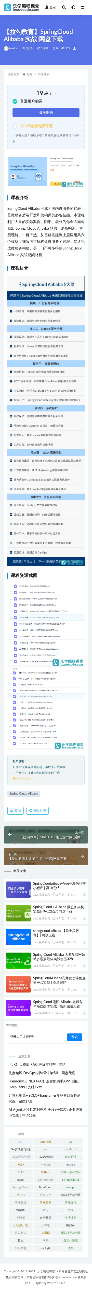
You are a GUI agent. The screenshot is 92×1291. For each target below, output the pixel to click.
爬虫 (21, 1240)
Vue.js (21, 1194)
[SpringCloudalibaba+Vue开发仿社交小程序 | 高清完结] (18, 889)
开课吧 (45, 1225)
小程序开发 (20, 1225)
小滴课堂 (71, 1217)
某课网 (45, 1232)
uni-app (71, 1187)
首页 (29, 74)
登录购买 (46, 112)
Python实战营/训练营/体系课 (70, 1173)
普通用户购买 (31, 101)
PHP (21, 1172)
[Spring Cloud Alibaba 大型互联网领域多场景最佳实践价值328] (18, 961)
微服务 (70, 1225)
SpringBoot (45, 1179)
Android (45, 1141)
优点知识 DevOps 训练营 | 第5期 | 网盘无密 (42, 1073)
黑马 (71, 1248)
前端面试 (71, 1202)
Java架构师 (45, 1156)
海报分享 (39, 810)
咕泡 (46, 1210)
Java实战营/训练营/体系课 (20, 1157)
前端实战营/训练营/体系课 (70, 1195)
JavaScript (70, 1149)
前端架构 (46, 1202)
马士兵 (45, 1248)
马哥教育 (20, 1248)
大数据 (20, 1217)
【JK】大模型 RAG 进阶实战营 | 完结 (37, 1065)
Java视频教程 (41, 894)
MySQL (46, 1164)
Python (45, 1172)
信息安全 (46, 1194)
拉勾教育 (20, 1232)
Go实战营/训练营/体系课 (21, 1150)
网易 (46, 1240)
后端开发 (28, 48)
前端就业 (20, 1202)
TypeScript (46, 1187)
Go (71, 1141)
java (45, 1149)
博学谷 (20, 1210)
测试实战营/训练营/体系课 (70, 1233)
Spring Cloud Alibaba (24, 793)
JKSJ (21, 1164)
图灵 (71, 1210)
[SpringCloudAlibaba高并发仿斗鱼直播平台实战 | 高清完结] (18, 984)
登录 (52, 7)
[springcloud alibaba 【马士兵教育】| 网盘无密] (18, 937)
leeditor (14, 48)
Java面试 (70, 1156)
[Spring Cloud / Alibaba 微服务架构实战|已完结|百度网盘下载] (18, 913)
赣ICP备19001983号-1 (51, 1283)
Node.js (71, 1164)
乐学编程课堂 (46, 1271)
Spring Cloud (70, 1179)
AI (20, 1141)
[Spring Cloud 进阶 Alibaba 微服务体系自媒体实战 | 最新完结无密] (18, 1008)
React (20, 1179)
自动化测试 (70, 1240)
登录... (14, 1037)
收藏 (17, 810)
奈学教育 (46, 1217)
